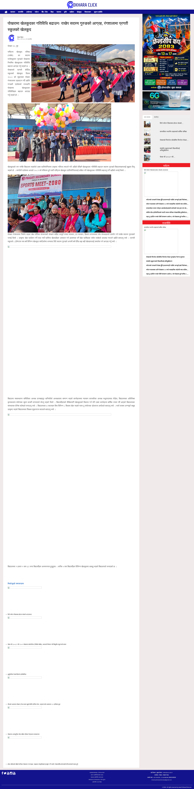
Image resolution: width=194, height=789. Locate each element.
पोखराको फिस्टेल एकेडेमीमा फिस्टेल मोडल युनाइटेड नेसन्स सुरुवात (165, 257)
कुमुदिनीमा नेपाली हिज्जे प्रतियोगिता (17, 674)
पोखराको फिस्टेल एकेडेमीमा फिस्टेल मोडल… (174, 139)
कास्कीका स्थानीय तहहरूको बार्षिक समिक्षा (173, 131)
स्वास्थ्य (59, 12)
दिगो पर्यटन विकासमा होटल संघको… (171, 123)
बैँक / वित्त (45, 12)
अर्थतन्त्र (29, 12)
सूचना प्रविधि (98, 12)
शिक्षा (52, 12)
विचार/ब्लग (88, 12)
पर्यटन (37, 12)
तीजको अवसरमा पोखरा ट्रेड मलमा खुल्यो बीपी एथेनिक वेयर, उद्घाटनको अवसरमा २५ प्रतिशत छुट (34, 704)
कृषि (65, 12)
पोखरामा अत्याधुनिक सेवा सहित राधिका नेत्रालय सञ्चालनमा (23, 734)
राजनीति (20, 12)
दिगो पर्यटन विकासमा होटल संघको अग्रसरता (20, 614)
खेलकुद (79, 12)
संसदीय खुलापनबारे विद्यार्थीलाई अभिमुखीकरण (170, 149)
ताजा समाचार (147, 117)
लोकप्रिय (156, 117)
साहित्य (72, 12)
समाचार (12, 12)
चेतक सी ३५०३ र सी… (167, 156)
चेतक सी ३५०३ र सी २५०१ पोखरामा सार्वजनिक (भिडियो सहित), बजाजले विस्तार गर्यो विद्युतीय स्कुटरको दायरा (37, 644)
